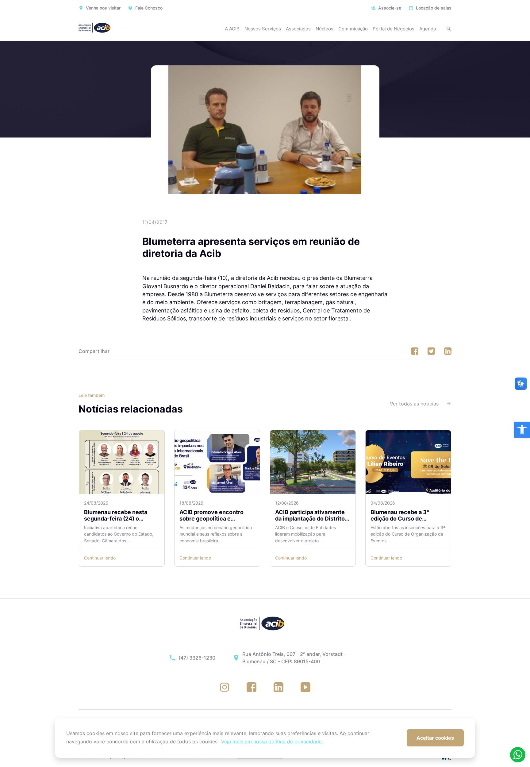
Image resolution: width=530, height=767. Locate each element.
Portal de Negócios (393, 29)
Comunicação (353, 29)
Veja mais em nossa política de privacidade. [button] (272, 741)
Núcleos (324, 29)
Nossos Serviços (262, 29)
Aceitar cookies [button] (435, 738)
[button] (522, 430)
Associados (298, 29)
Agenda (427, 29)
